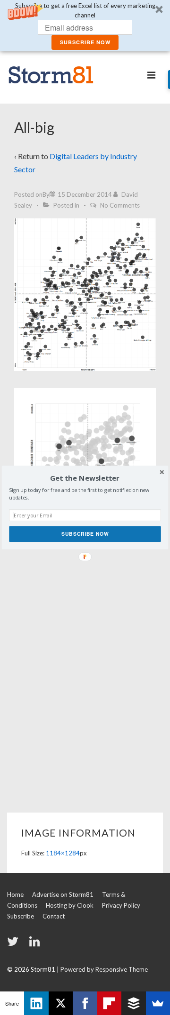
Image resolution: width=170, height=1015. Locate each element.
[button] (85, 478)
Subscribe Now (85, 533)
